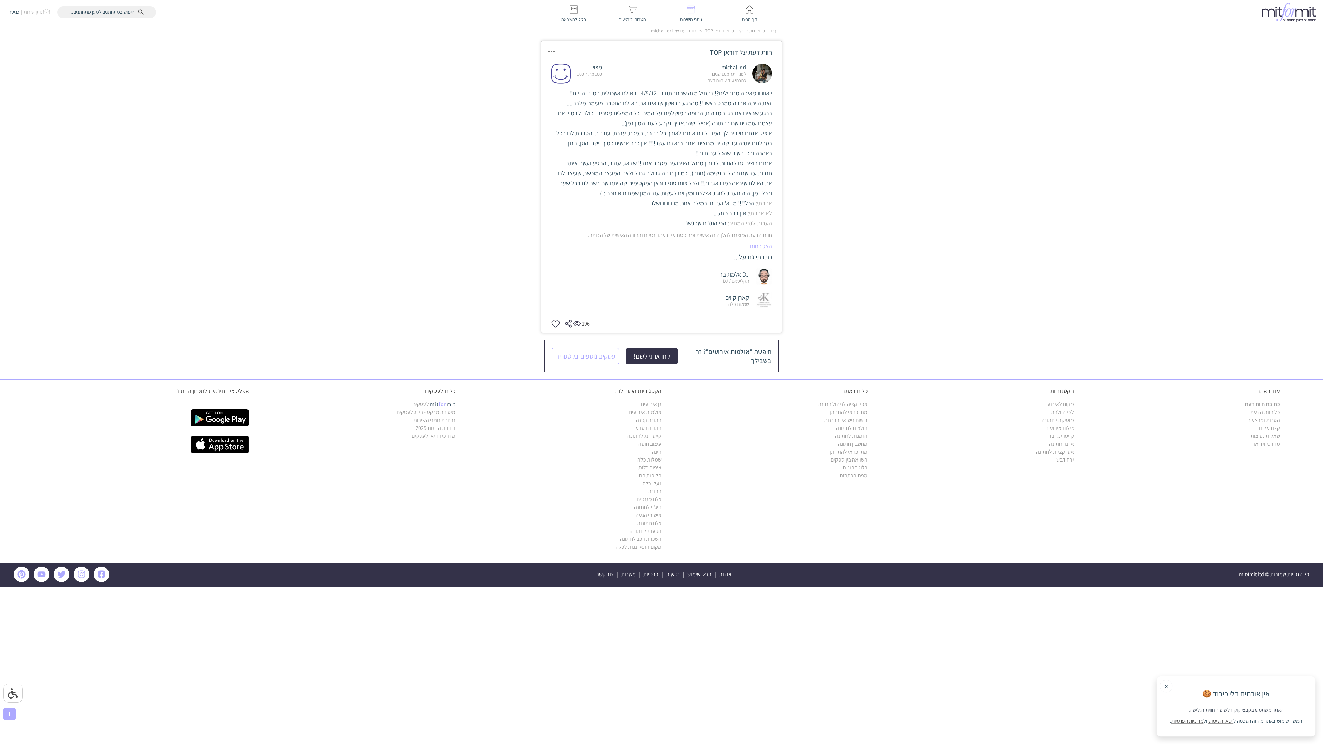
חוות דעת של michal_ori (673, 31)
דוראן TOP (714, 31)
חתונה (655, 491)
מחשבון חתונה (853, 443)
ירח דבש (1065, 459)
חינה (657, 451)
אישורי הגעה (649, 515)
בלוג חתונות (855, 467)
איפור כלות (650, 467)
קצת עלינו (1269, 428)
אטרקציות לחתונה (1055, 451)
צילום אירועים (1059, 428)
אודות (725, 574)
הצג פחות (761, 246)
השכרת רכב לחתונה (641, 538)
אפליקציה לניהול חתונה (843, 404)
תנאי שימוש (699, 574)
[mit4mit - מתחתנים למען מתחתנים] (1291, 12)
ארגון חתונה (1061, 443)
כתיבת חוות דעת (1262, 404)
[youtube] (43, 580)
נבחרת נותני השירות (434, 420)
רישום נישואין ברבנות (846, 420)
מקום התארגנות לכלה (639, 546)
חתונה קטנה (649, 420)
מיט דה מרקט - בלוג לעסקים (426, 412)
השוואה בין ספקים (849, 459)
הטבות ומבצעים (1263, 420)
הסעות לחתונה (646, 531)
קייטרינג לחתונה (644, 436)
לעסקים (433, 404)
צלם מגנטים (649, 499)
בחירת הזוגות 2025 (435, 428)
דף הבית (770, 31)
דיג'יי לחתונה (648, 507)
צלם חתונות (649, 523)
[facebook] (103, 580)
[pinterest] (23, 580)
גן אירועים (651, 404)
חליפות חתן (649, 475)
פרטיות (650, 574)
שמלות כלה (649, 459)
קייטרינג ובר (1061, 436)
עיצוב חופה (650, 443)
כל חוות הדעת (1265, 412)
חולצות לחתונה (852, 428)
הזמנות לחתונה (851, 436)
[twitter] (63, 580)
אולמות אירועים (645, 412)
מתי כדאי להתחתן (849, 412)
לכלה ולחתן (1061, 412)
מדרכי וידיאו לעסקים (433, 436)
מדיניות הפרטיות (1187, 720)
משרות (628, 574)
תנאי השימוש (1221, 720)
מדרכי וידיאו (1267, 443)
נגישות (673, 574)
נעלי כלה (652, 483)
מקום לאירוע (1060, 404)
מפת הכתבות (854, 475)
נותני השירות (743, 31)
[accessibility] (13, 693)
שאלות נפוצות (1265, 436)
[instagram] (83, 580)
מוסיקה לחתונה (1058, 420)
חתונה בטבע (649, 428)
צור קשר (605, 574)
